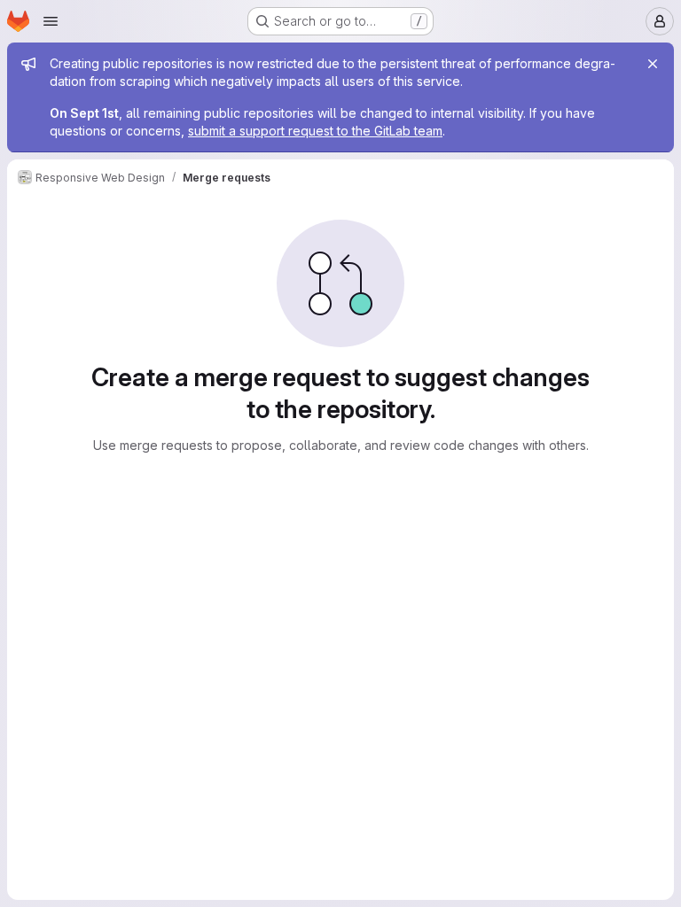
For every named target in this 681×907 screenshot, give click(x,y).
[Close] (652, 63)
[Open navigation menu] (50, 21)
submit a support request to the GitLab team (315, 130)
